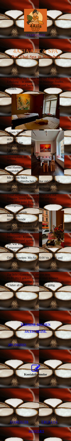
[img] (35, 20)
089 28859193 (17, 344)
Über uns (49, 422)
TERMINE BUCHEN (35, 324)
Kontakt (36, 431)
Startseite (36, 35)
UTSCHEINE (37, 331)
